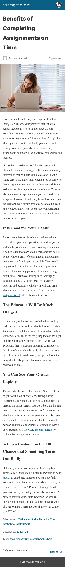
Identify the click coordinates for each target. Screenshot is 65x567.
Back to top (56, 552)
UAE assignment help (40, 429)
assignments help (12, 295)
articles (6, 477)
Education (22, 531)
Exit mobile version (32, 562)
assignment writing (20, 538)
